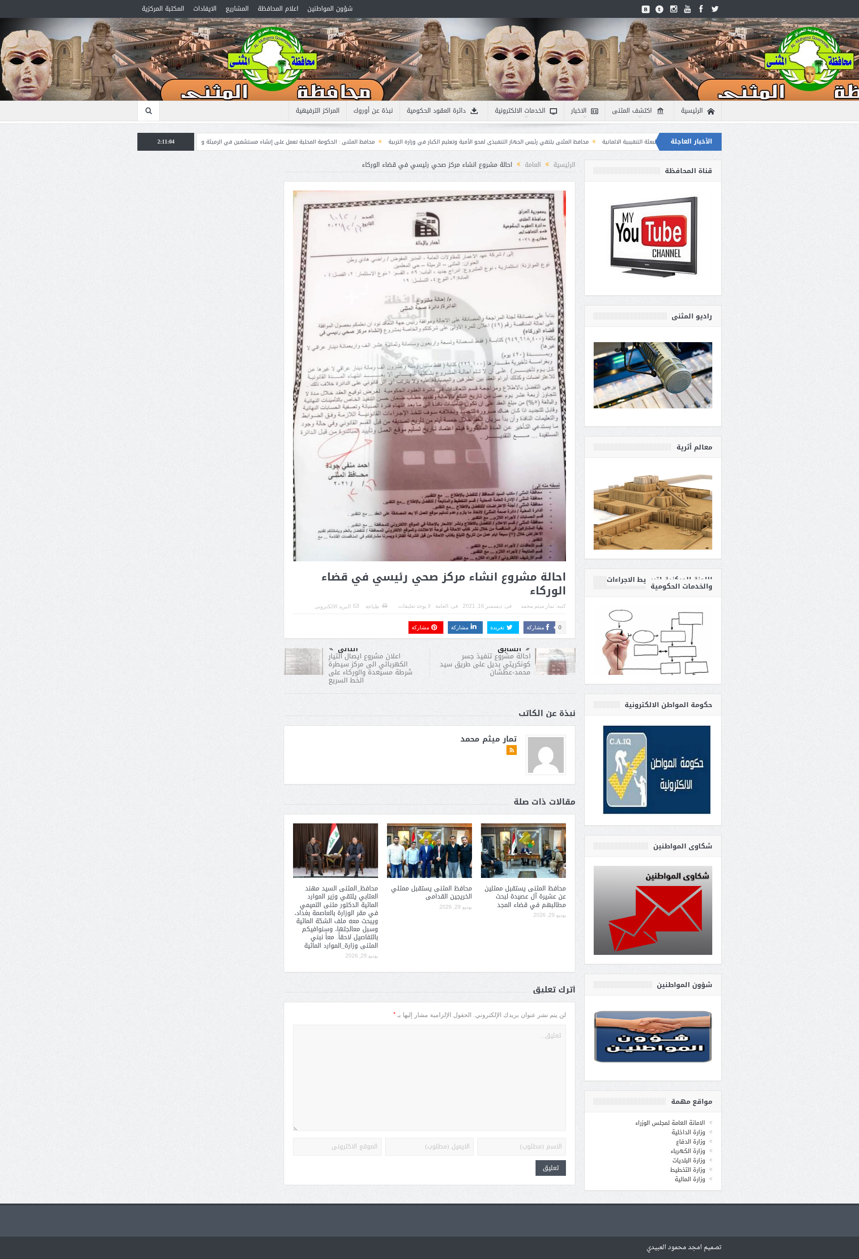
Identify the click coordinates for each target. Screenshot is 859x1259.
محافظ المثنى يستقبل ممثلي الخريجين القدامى (431, 892)
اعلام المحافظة (278, 9)
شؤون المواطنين (330, 9)
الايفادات (205, 9)
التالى (348, 649)
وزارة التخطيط (687, 1169)
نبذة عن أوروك (373, 111)
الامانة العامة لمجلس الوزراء (670, 1122)
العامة (441, 606)
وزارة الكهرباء (688, 1151)
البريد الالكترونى (333, 606)
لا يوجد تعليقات (414, 606)
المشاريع (237, 9)
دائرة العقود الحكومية (436, 111)
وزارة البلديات (688, 1160)
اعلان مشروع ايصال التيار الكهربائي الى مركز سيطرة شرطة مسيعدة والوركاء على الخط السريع (370, 668)
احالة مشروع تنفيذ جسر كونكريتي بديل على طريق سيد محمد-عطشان (485, 664)
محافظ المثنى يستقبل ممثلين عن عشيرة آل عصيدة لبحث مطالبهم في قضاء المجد (525, 896)
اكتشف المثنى (632, 111)
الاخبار (579, 111)
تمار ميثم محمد (537, 606)
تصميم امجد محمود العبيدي (684, 1248)
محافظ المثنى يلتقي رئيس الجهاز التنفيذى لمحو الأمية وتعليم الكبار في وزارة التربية (576, 142)
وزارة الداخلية (688, 1132)
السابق (509, 649)
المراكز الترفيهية (318, 111)
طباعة (372, 606)
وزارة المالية (690, 1179)
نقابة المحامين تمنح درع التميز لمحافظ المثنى (208, 142)
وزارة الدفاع (690, 1141)
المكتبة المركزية (163, 9)
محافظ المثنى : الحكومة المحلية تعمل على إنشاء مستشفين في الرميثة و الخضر (369, 142)
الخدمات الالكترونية (520, 111)
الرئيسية (692, 111)
